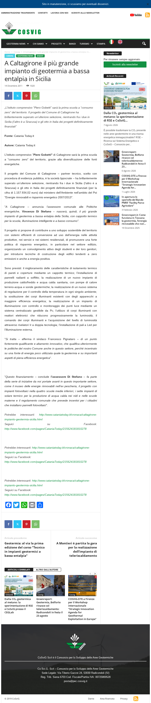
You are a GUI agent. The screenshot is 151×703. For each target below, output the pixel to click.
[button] (144, 43)
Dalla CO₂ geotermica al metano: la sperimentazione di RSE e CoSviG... (124, 116)
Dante (91, 698)
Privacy (124, 698)
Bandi (72, 43)
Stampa (101, 43)
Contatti (43, 12)
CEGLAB (9, 594)
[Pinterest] (26, 96)
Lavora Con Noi (59, 12)
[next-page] (95, 573)
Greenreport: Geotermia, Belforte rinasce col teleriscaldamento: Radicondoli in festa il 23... (133, 159)
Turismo (84, 43)
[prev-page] (90, 573)
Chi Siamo (38, 43)
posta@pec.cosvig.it (75, 681)
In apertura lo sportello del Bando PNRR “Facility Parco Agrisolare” (133, 201)
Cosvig (17, 51)
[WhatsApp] (36, 96)
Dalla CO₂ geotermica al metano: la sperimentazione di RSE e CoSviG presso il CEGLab (19, 605)
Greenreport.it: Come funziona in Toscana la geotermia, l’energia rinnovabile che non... (134, 219)
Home (7, 51)
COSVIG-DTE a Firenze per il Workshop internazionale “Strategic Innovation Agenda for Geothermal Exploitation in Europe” (82, 609)
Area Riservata (107, 698)
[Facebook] (8, 96)
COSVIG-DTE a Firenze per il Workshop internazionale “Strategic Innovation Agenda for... (134, 181)
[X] (17, 96)
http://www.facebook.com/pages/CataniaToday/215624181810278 (46, 428)
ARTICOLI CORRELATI (19, 569)
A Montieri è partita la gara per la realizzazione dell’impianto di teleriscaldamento (76, 549)
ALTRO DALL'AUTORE (47, 569)
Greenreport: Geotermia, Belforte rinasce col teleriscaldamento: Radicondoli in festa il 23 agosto (49, 607)
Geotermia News (15, 43)
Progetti (56, 43)
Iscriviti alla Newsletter (85, 12)
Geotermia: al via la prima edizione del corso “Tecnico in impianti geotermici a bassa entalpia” (25, 549)
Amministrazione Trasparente (18, 12)
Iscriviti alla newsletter (125, 64)
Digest (40, 56)
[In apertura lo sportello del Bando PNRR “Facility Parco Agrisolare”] (111, 201)
